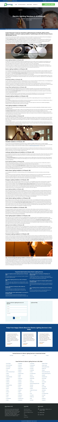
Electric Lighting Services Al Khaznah (13, 29)
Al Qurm (19, 386)
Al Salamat (20, 393)
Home (16, 4)
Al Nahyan (19, 385)
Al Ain (7, 370)
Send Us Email (42, 414)
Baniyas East (32, 376)
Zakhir (43, 396)
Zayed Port (44, 400)
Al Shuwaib (32, 366)
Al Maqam (19, 371)
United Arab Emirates (50, 0)
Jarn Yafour (32, 395)
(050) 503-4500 (49, 4)
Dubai (35, 355)
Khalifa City (32, 396)
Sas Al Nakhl (44, 386)
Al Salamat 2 (20, 395)
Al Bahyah (7, 378)
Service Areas (29, 4)
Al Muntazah (20, 378)
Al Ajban (7, 373)
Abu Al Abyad (8, 363)
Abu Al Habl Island (9, 365)
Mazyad (43, 370)
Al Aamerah (8, 368)
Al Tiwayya (31, 368)
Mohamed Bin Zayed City (46, 371)
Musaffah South (44, 376)
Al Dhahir (7, 386)
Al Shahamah (20, 400)
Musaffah (43, 375)
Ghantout (31, 385)
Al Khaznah (20, 365)
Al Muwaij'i (19, 381)
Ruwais (43, 385)
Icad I (31, 393)
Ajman (23, 355)
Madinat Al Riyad (44, 363)
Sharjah (47, 355)
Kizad (31, 398)
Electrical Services (22, 4)
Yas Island (43, 395)
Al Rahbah (19, 390)
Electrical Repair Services (28, 410)
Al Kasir (7, 400)
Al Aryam (7, 375)
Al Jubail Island (8, 398)
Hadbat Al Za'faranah (33, 390)
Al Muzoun (19, 383)
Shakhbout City (44, 388)
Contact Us (35, 4)
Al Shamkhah (32, 363)
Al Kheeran (20, 366)
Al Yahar (31, 371)
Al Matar (19, 375)
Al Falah (7, 388)
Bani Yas (31, 375)
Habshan (31, 388)
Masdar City (44, 368)
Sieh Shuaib (44, 390)
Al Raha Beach (20, 388)
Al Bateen (7, 380)
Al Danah (7, 383)
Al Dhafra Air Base (9, 385)
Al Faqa (7, 390)
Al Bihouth (7, 381)
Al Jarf (7, 396)
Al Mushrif (19, 380)
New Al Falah (44, 378)
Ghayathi (31, 386)
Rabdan (43, 383)
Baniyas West (32, 378)
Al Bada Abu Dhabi (9, 376)
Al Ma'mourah (20, 368)
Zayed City (43, 398)
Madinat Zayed (44, 365)
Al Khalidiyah (20, 363)
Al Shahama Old (20, 398)
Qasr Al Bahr (44, 381)
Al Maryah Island (20, 373)
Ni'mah (43, 380)
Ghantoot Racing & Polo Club (34, 383)
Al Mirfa (19, 376)
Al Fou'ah (7, 391)
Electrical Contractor (27, 409)
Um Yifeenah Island (45, 393)
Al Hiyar (7, 395)
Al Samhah (20, 396)
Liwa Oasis (31, 400)
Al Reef (19, 391)
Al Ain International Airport (10, 371)
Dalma (31, 380)
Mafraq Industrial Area (45, 366)
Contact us (25, 415)
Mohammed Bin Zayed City (46, 373)
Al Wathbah (32, 370)
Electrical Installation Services (28, 412)
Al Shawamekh (32, 365)
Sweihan (43, 391)
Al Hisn (7, 393)
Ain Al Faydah (8, 366)
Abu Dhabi (11, 355)
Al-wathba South (32, 373)
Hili (30, 391)
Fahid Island (32, 381)
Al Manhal (19, 370)
